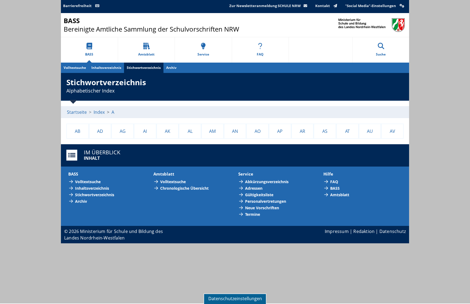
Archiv (171, 67)
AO (258, 131)
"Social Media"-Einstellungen (371, 5)
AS (324, 131)
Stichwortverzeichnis (144, 67)
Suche (381, 54)
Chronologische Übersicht (184, 188)
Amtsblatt (146, 54)
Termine (252, 214)
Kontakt (323, 5)
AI (145, 131)
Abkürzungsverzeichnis (267, 181)
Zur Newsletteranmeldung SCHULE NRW (265, 5)
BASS (89, 54)
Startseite (77, 112)
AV (392, 131)
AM (212, 131)
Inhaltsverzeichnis (106, 67)
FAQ (260, 54)
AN (235, 131)
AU (370, 131)
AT (347, 131)
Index (99, 112)
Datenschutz (392, 231)
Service (203, 54)
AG (123, 131)
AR (302, 131)
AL (190, 131)
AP (280, 131)
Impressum (337, 231)
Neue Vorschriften (262, 207)
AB (77, 131)
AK (167, 131)
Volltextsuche (75, 67)
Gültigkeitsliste (259, 194)
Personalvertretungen (265, 201)
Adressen (253, 188)
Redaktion (364, 231)
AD (100, 131)
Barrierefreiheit (77, 5)
